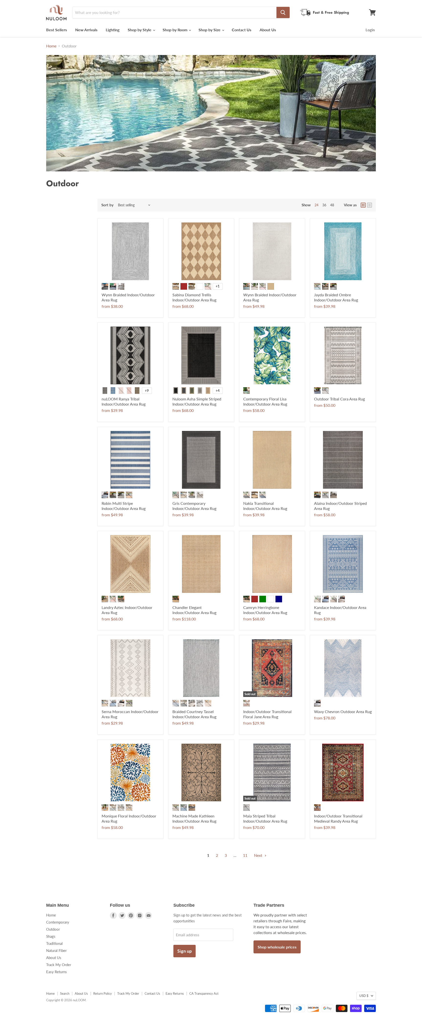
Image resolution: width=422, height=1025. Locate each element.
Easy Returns (56, 972)
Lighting (112, 29)
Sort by (107, 205)
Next (258, 855)
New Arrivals (86, 29)
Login (370, 30)
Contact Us (241, 29)
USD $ (364, 996)
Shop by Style (140, 29)
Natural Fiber (56, 950)
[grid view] (363, 205)
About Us (268, 29)
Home (51, 46)
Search (64, 993)
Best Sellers (56, 29)
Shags (50, 936)
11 (245, 855)
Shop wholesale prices (277, 947)
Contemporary (57, 922)
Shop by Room (175, 29)
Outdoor (53, 929)
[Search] (283, 12)
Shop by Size (210, 29)
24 (316, 205)
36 (324, 205)
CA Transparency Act (204, 993)
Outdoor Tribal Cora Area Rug (339, 399)
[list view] (369, 205)
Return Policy (102, 993)
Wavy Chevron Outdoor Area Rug (343, 711)
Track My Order (58, 964)
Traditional (54, 943)
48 (332, 205)
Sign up (184, 951)
